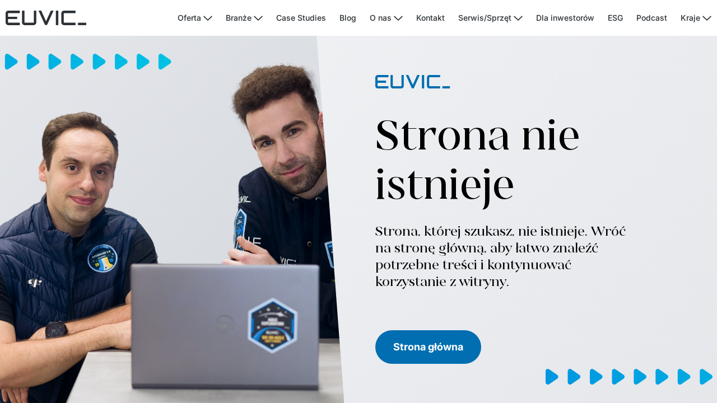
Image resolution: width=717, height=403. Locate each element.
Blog (347, 17)
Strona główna (428, 347)
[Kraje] (706, 18)
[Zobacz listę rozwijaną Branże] (258, 18)
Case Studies (301, 17)
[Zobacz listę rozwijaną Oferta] (207, 18)
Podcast (651, 17)
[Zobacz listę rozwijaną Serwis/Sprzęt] (518, 18)
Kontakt (430, 17)
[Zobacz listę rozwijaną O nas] (398, 18)
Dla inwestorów (565, 17)
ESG (615, 17)
